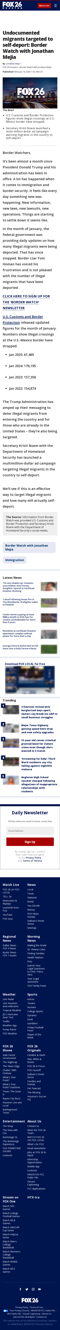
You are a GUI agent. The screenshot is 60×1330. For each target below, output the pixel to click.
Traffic (6, 1021)
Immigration (14, 560)
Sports (32, 994)
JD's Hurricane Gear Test (10, 1016)
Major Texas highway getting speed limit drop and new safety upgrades (37, 729)
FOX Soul (7, 918)
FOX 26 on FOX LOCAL (11, 891)
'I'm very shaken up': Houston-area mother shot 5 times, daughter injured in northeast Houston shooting (18, 586)
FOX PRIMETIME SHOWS (12, 1150)
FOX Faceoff (34, 1070)
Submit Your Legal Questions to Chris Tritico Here (36, 970)
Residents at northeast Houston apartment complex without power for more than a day (19, 633)
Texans (31, 1003)
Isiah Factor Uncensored (9, 1056)
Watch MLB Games (9, 1222)
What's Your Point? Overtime (11, 1086)
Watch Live (44, 6)
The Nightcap (10, 1062)
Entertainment (14, 1121)
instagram (33, 1289)
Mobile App (33, 1166)
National (31, 897)
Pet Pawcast (34, 1088)
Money (31, 909)
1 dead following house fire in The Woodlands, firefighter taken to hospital (20, 602)
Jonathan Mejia (13, 63)
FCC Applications (36, 1188)
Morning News (33, 938)
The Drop (8, 1126)
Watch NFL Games (9, 1207)
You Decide (33, 905)
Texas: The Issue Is (12, 1093)
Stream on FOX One (10, 1199)
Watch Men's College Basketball (10, 1244)
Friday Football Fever (35, 1029)
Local (30, 889)
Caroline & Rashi (36, 1055)
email (39, 1289)
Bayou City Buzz (11, 1098)
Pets (29, 961)
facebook (20, 1289)
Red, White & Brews (34, 1060)
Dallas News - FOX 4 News (10, 947)
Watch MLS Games (9, 1270)
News (31, 885)
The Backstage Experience (11, 1143)
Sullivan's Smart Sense (35, 922)
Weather (9, 994)
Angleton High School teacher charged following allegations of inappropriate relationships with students (39, 784)
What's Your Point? (9, 1079)
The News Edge (11, 1066)
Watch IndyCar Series (10, 1236)
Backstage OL (10, 1137)
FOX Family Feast (36, 985)
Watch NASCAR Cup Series (11, 1229)
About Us (34, 1121)
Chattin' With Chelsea (9, 1072)
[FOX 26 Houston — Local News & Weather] (12, 5)
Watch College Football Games (11, 1215)
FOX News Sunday (33, 915)
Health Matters (35, 957)
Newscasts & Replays (10, 902)
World (30, 901)
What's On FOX (35, 1144)
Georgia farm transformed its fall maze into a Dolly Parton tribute (20, 647)
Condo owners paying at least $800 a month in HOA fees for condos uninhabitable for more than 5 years (19, 618)
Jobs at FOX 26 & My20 (36, 1154)
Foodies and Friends (34, 1083)
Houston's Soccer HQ (36, 1098)
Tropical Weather (12, 1010)
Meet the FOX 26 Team (36, 1131)
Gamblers (32, 1023)
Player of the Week (34, 1036)
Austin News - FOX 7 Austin (10, 954)
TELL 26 (7, 896)
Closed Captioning (33, 1183)
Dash (30, 1019)
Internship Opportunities (34, 1161)
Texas (30, 893)
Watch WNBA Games (10, 1263)
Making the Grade (36, 945)
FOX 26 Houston (10, 67)
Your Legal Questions (33, 980)
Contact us (33, 1126)
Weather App (10, 1025)
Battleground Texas (10, 1111)
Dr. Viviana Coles (36, 949)
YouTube (7, 914)
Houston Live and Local (12, 1104)
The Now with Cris (10, 1131)
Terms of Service (32, 860)
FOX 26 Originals (34, 1048)
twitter (27, 1289)
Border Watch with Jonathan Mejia (36, 67)
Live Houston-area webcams (10, 1005)
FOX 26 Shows (8, 1048)
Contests (7, 1155)
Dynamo (32, 1015)
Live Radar (8, 999)
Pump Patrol (9, 1029)
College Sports (35, 1011)
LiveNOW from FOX (11, 909)
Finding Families (35, 953)
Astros (30, 999)
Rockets (31, 1007)
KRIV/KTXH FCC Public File (35, 1176)
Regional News (9, 938)
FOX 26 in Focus (36, 1066)
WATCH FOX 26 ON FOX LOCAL (35, 1139)
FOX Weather (10, 1033)
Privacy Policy (33, 857)
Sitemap (31, 927)
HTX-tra (33, 1197)
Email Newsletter (36, 1148)
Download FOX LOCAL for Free (25, 664)
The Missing (33, 1092)
